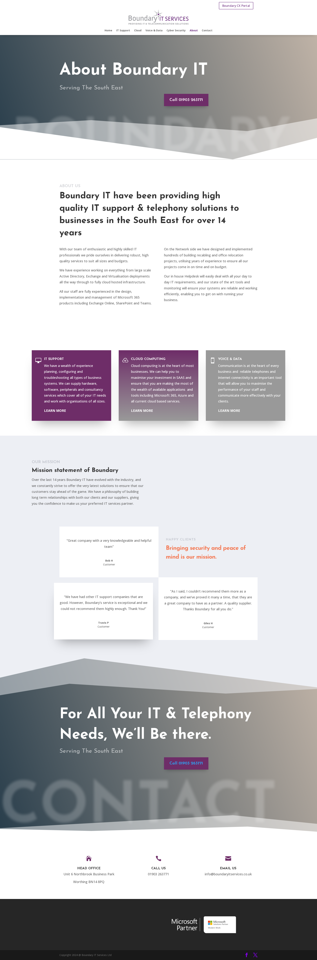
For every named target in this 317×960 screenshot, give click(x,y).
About (194, 30)
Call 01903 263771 (186, 100)
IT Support (123, 30)
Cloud (137, 30)
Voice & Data (154, 30)
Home (108, 30)
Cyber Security (176, 30)
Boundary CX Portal (236, 6)
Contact (207, 30)
